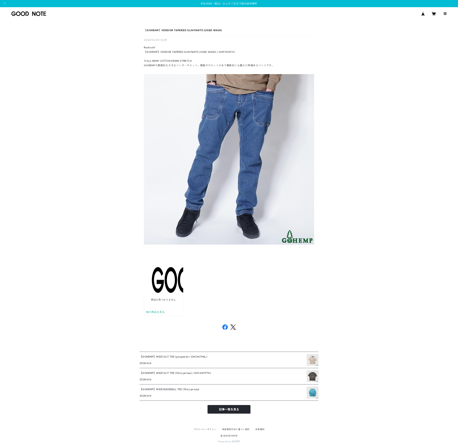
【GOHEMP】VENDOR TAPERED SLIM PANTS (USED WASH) (183, 30)
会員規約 (259, 429)
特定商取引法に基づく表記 (236, 429)
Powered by (225, 441)
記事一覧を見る (229, 409)
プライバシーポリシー (205, 429)
